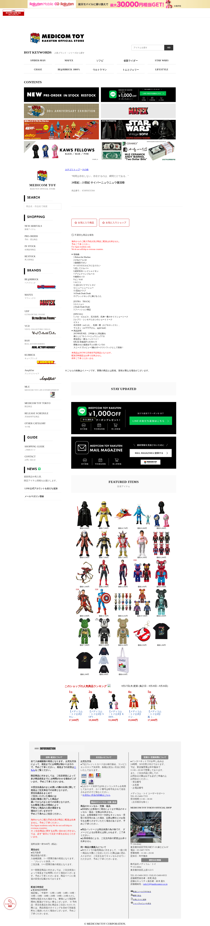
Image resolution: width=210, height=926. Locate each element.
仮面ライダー (131, 60)
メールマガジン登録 (34, 496)
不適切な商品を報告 (84, 235)
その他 (85, 169)
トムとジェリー (131, 69)
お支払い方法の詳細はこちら (96, 795)
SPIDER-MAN (37, 60)
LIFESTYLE (161, 69)
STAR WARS (161, 60)
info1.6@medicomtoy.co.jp (155, 884)
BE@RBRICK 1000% (69, 69)
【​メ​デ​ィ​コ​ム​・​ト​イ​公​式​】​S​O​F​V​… (96, 714)
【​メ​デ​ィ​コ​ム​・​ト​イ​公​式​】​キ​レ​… (76, 714)
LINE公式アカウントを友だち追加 (41, 488)
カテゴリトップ (72, 169)
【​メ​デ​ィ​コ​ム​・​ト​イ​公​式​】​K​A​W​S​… (116, 714)
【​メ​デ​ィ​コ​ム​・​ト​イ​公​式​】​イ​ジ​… (135, 714)
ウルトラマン (100, 69)
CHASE (38, 69)
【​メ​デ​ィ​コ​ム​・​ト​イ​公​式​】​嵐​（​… (154, 714)
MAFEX (69, 60)
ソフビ (99, 60)
